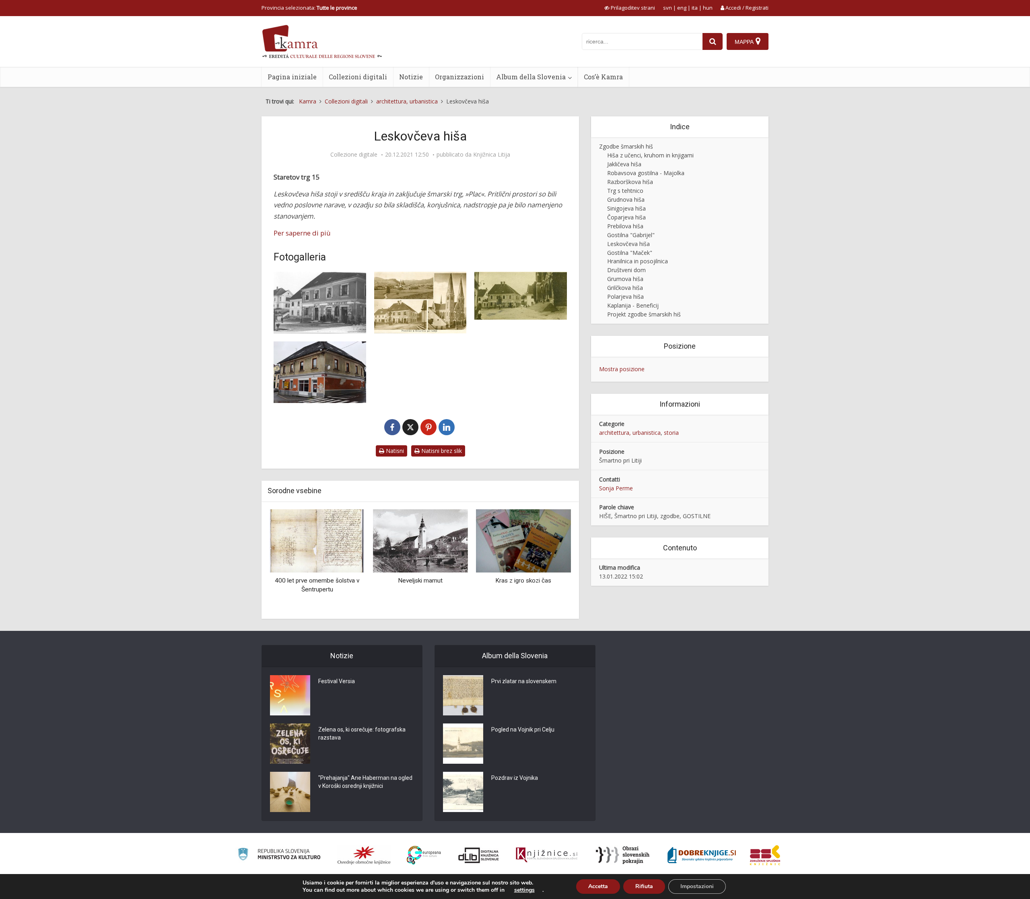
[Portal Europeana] (424, 855)
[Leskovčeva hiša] (320, 302)
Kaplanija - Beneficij (633, 305)
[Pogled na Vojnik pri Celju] (463, 743)
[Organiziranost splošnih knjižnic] (364, 855)
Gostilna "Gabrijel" (631, 235)
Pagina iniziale (292, 76)
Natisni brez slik (441, 451)
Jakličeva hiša (624, 164)
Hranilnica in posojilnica (637, 261)
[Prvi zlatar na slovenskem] (463, 695)
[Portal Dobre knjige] (701, 855)
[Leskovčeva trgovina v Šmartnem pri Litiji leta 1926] (520, 296)
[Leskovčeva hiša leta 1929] (420, 302)
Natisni (394, 451)
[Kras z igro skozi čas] (523, 540)
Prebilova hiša (625, 226)
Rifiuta (644, 886)
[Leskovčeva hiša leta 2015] (320, 372)
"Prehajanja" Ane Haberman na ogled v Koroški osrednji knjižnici (365, 782)
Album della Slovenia (531, 76)
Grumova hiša (625, 279)
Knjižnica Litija (491, 154)
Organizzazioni (459, 76)
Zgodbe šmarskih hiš (626, 146)
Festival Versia (336, 681)
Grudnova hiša (626, 199)
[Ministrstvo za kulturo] (279, 855)
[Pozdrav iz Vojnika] (463, 792)
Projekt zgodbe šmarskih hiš (644, 314)
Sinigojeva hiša (626, 208)
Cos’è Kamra (603, 76)
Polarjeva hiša (625, 296)
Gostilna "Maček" (629, 252)
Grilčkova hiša (625, 287)
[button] (551, 561)
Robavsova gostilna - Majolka (645, 173)
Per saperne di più (302, 233)
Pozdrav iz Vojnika (514, 778)
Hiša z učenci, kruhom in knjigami (650, 155)
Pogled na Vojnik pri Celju (522, 729)
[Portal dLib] (479, 855)
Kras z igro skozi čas (523, 580)
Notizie (411, 76)
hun (708, 7)
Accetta (598, 886)
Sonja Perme (616, 488)
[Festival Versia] (290, 695)
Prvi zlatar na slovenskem (523, 681)
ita (695, 7)
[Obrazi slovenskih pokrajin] (622, 855)
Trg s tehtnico (625, 190)
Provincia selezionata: (309, 7)
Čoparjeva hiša (626, 217)
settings (524, 890)
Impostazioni (697, 886)
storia (671, 432)
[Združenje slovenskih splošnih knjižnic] (546, 855)
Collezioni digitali (358, 76)
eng (681, 7)
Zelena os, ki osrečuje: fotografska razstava (362, 733)
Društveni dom (626, 270)
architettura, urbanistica (630, 432)
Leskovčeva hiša (628, 244)
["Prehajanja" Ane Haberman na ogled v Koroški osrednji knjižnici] (290, 792)
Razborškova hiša (630, 182)
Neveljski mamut (420, 580)
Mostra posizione (622, 369)
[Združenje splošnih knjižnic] (765, 855)
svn (667, 7)
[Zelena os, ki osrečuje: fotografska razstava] (290, 743)
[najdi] (712, 41)
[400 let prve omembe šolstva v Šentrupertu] (317, 540)
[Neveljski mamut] (420, 540)
